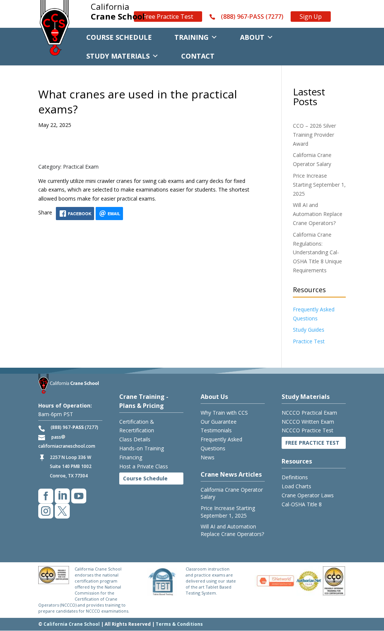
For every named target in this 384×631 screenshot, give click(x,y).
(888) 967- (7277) (74, 427)
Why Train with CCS (224, 412)
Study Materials (118, 55)
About (252, 37)
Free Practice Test (168, 16)
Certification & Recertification (136, 426)
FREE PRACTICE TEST (312, 442)
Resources (297, 461)
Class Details (134, 439)
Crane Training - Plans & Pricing (143, 401)
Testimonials (216, 430)
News (207, 457)
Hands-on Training (141, 448)
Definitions (295, 477)
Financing (130, 457)
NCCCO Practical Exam (309, 412)
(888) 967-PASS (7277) (252, 17)
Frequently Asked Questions (221, 444)
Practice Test (309, 341)
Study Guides (308, 329)
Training (191, 37)
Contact (197, 55)
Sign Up (311, 16)
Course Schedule (119, 37)
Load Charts (296, 486)
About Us (214, 396)
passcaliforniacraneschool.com (66, 441)
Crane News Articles (231, 474)
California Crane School (72, 624)
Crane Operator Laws (308, 495)
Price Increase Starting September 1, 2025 (319, 184)
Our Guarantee (219, 421)
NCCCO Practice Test (307, 430)
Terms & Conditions (179, 624)
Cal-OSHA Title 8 (302, 504)
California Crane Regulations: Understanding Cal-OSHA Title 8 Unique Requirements (317, 252)
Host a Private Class (143, 466)
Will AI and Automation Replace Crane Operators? (317, 213)
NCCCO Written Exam (308, 421)
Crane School (118, 12)
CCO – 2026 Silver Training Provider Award (314, 134)
